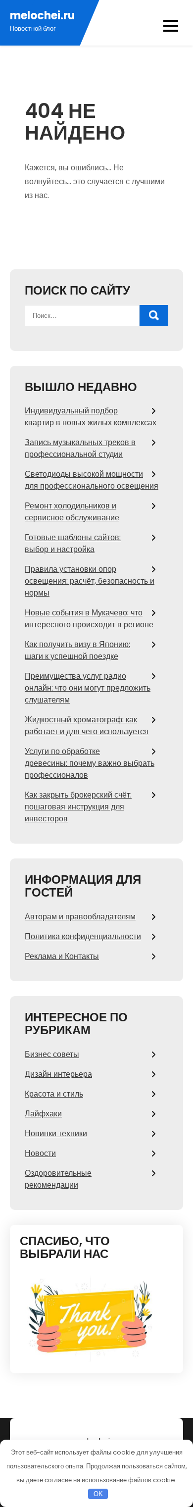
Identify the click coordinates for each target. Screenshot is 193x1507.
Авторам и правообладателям (80, 916)
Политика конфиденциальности (83, 936)
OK (98, 1494)
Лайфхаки (43, 1113)
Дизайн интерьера (58, 1074)
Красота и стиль (54, 1094)
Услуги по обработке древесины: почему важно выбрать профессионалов (89, 763)
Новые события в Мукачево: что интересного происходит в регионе (89, 618)
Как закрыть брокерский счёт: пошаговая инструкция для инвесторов (78, 806)
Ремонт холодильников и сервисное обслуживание (72, 511)
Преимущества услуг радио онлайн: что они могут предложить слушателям (87, 687)
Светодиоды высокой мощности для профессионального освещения (91, 480)
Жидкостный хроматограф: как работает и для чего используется (86, 725)
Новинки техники (56, 1133)
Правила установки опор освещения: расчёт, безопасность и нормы (89, 581)
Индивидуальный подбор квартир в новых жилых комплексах (90, 416)
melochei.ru (42, 16)
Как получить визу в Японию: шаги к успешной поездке (77, 650)
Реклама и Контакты (62, 956)
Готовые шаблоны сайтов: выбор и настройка (73, 543)
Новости (40, 1153)
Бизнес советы (52, 1054)
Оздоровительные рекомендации (58, 1179)
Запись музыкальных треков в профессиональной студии (80, 448)
